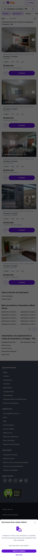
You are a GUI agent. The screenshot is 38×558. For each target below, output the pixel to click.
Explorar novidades (19, 551)
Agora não (19, 555)
